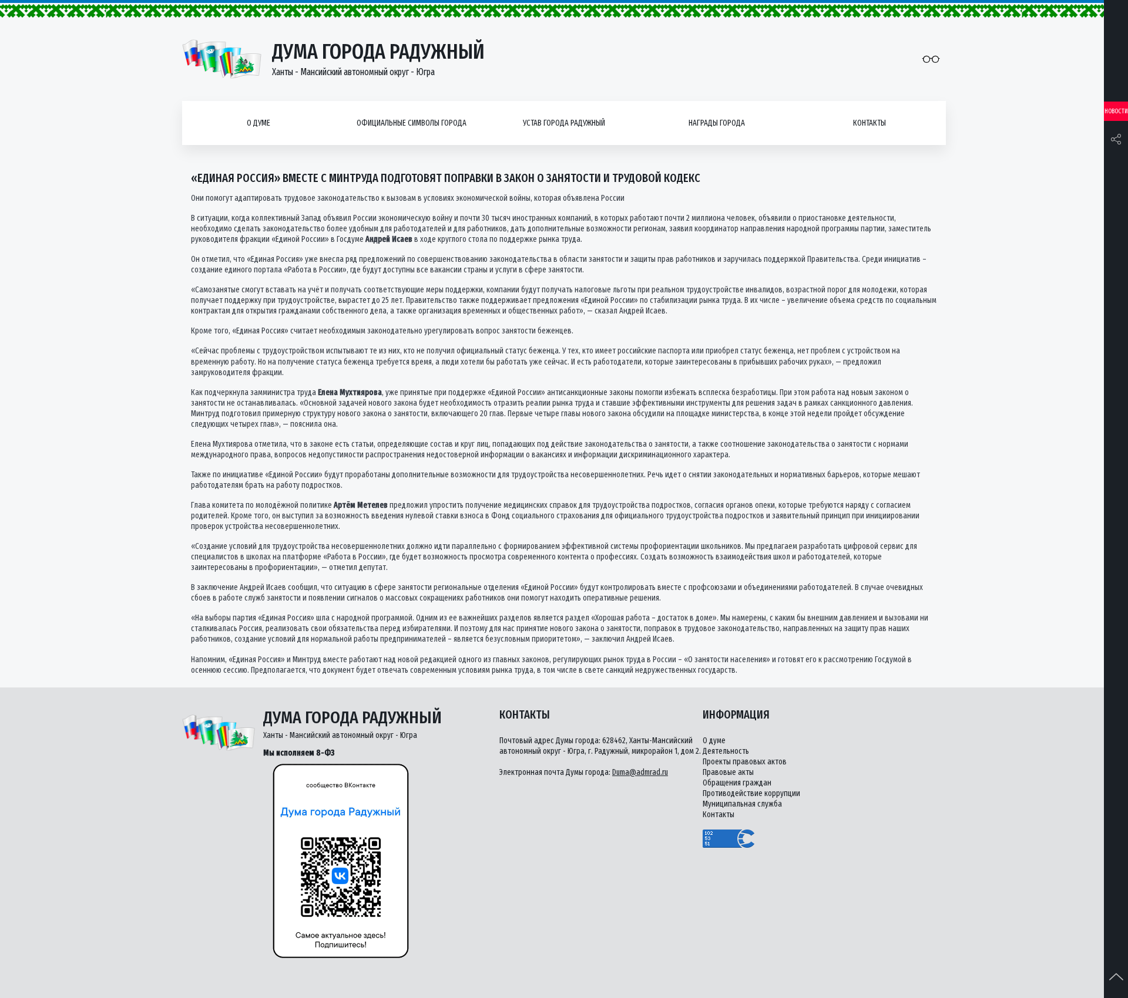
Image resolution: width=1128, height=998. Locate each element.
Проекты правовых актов (745, 762)
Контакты (869, 123)
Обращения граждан (737, 783)
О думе (258, 123)
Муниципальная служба (742, 804)
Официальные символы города (411, 123)
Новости (1116, 111)
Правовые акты (728, 772)
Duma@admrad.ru (640, 772)
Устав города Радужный (564, 123)
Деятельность (726, 751)
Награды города (717, 123)
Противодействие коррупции (751, 793)
